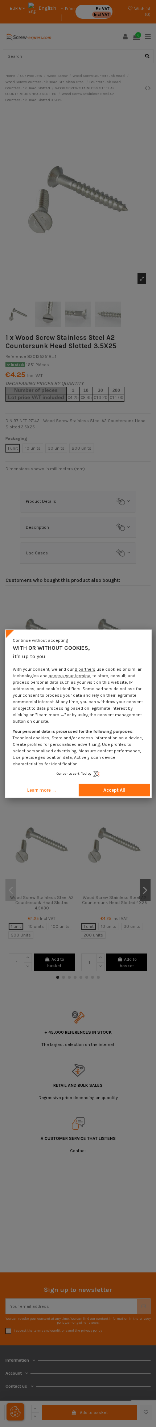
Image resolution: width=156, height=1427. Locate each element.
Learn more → (42, 790)
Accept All (114, 790)
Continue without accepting (40, 640)
